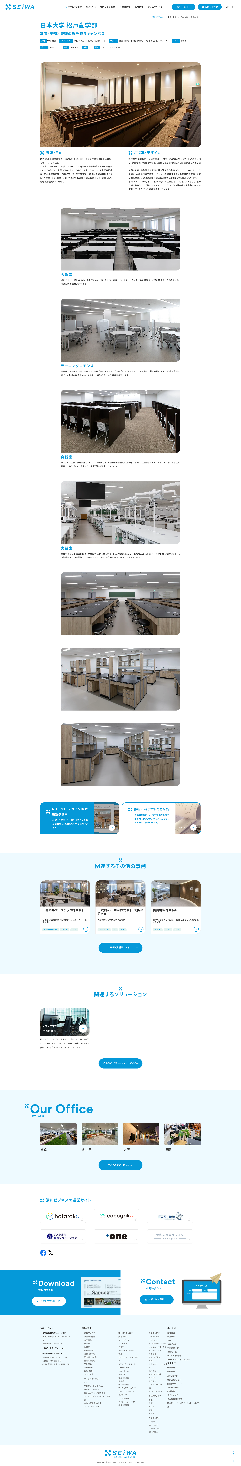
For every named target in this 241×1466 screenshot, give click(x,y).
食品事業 (88, 1340)
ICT (85, 1383)
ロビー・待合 (123, 1398)
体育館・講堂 (123, 1385)
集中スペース (124, 1337)
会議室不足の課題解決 (52, 1361)
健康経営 (152, 1381)
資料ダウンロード (185, 7)
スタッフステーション (127, 1402)
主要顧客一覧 (173, 1348)
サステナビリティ (174, 1356)
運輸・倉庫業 (89, 1354)
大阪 (151, 1403)
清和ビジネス (158, 17)
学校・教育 (88, 1368)
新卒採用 (171, 1368)
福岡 (151, 1410)
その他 (151, 1414)
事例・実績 (91, 7)
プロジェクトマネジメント (94, 1386)
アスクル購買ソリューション (54, 1348)
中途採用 (171, 1371)
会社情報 (126, 7)
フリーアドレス (155, 1357)
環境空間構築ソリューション (54, 1333)
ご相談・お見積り (158, 1299)
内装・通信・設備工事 (93, 1403)
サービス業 (88, 1374)
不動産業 (88, 1364)
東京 (151, 1400)
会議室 (121, 1347)
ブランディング (154, 1337)
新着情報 (171, 1391)
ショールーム (123, 1371)
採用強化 (152, 1354)
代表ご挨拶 (172, 1344)
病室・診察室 (123, 1405)
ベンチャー (153, 1378)
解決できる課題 (107, 7)
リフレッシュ (154, 1340)
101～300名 (154, 1429)
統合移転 (152, 1371)
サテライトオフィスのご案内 (178, 1360)
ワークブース (123, 1340)
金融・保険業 (89, 1361)
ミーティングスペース (127, 1350)
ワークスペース (124, 1368)
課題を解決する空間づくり (53, 1353)
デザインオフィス (155, 1391)
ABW (151, 1361)
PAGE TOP (233, 1456)
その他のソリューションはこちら (119, 1063)
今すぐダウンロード (50, 1301)
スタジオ (122, 1374)
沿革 (169, 1341)
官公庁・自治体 (90, 1337)
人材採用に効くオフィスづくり (54, 1357)
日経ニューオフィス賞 (158, 1347)
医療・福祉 (88, 1371)
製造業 (87, 1347)
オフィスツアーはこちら (120, 1165)
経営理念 (171, 1337)
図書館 (121, 1381)
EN (233, 7)
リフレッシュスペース (127, 1364)
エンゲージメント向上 (158, 1344)
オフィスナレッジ (155, 7)
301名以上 (153, 1432)
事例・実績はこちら (120, 947)
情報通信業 (89, 1350)
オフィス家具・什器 (92, 1407)
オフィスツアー (173, 1376)
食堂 (120, 1354)
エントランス (123, 1344)
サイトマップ (172, 1395)
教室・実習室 (123, 1378)
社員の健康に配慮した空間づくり (56, 1364)
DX (150, 1388)
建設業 (87, 1344)
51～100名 (153, 1425)
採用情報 (139, 7)
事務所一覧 (172, 1352)
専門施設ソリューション (52, 1344)
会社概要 (171, 1333)
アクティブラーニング (127, 1388)
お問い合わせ (211, 7)
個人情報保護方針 (175, 1399)
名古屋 (152, 1407)
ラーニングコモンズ (126, 1391)
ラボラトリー (123, 1395)
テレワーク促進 (155, 1350)
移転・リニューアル (92, 1389)
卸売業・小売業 (90, 1357)
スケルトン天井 (155, 1374)
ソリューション (75, 7)
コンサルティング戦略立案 (95, 1393)
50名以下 (153, 1422)
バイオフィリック (155, 1385)
